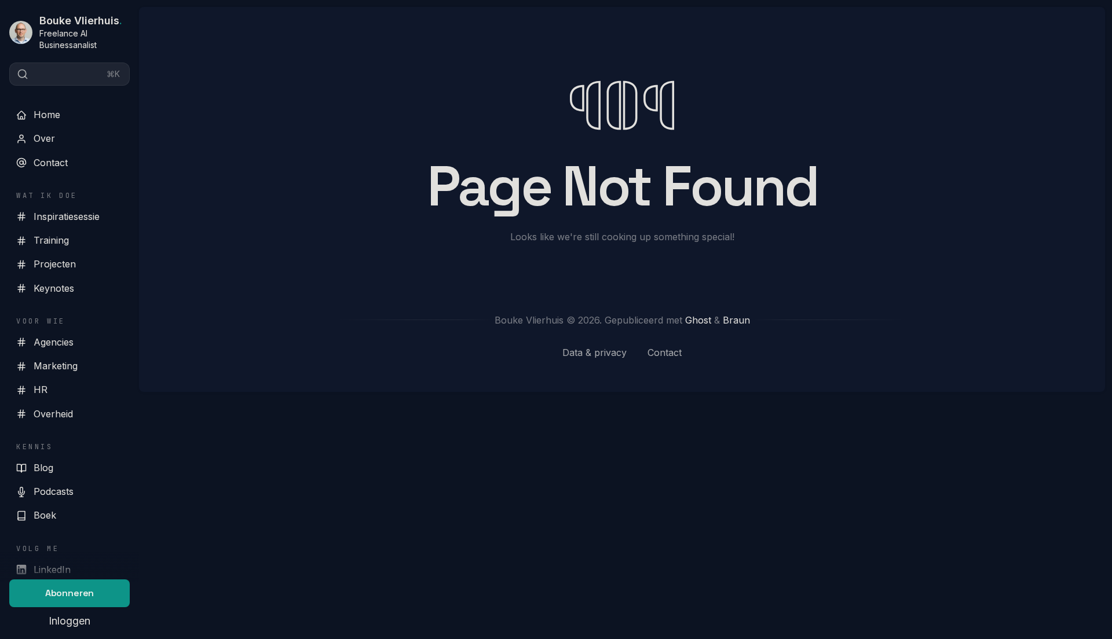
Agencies (54, 342)
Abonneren (69, 593)
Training (51, 240)
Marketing (56, 366)
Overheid (53, 414)
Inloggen (69, 621)
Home (47, 114)
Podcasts (54, 491)
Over (44, 138)
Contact (51, 162)
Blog (43, 467)
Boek (45, 515)
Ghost (698, 320)
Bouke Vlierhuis (80, 20)
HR (40, 389)
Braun (736, 320)
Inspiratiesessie (67, 216)
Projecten (55, 264)
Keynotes (54, 288)
